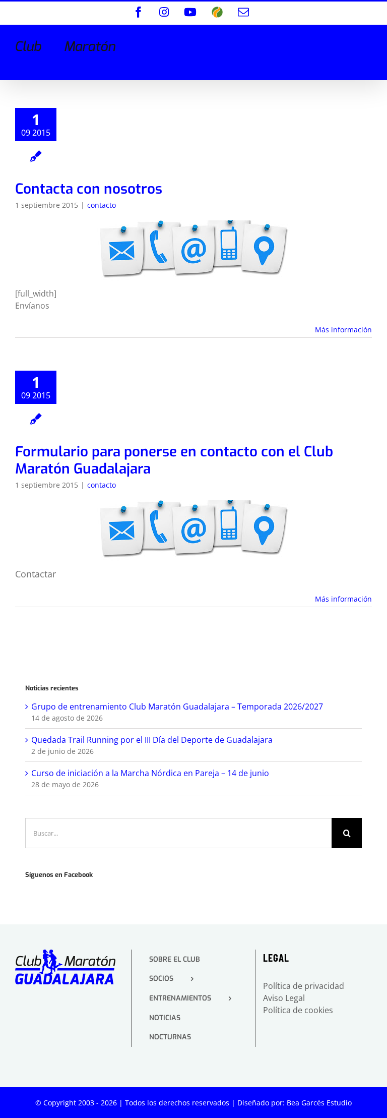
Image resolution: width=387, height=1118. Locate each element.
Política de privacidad (303, 985)
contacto (101, 205)
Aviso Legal (284, 998)
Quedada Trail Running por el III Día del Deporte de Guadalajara (152, 739)
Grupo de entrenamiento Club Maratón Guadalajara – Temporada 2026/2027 (177, 706)
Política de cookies (298, 1010)
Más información (343, 329)
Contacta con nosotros (88, 189)
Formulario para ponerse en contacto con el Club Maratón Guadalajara (174, 460)
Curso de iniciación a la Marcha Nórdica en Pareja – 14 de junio (150, 773)
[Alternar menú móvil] (366, 41)
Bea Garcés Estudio (319, 1102)
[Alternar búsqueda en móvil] (346, 41)
